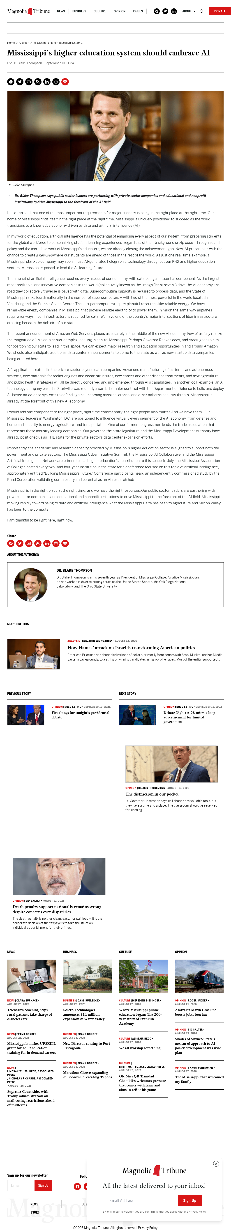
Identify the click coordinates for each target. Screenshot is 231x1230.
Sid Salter (32, 900)
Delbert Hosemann (151, 788)
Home (11, 42)
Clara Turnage (27, 1000)
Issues (138, 11)
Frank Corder (26, 1034)
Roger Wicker (197, 1000)
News (61, 11)
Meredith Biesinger (146, 1000)
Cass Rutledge (88, 1000)
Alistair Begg (142, 1038)
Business (79, 11)
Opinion (119, 11)
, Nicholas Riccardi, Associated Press (30, 1080)
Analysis (73, 640)
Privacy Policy (197, 1211)
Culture (100, 11)
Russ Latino (73, 707)
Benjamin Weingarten (97, 640)
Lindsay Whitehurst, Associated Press (30, 1073)
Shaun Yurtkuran (200, 1067)
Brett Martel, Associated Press (142, 1066)
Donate (220, 11)
